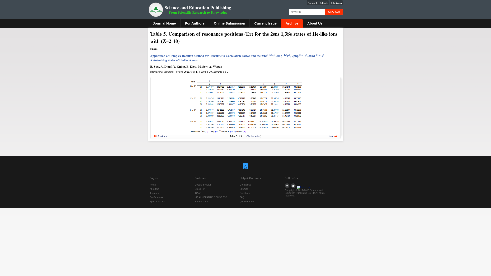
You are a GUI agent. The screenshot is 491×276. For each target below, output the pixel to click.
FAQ (242, 197)
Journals (154, 193)
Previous (162, 136)
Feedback (245, 193)
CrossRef (199, 189)
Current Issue (265, 23)
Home (153, 184)
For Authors (195, 23)
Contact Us (245, 184)
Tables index (253, 136)
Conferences (156, 197)
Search (334, 11)
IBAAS (198, 193)
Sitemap (244, 189)
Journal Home (164, 23)
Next (331, 136)
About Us (315, 23)
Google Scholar (203, 184)
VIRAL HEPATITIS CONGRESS (211, 197)
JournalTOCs (201, 201)
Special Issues (157, 201)
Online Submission (229, 23)
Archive (292, 23)
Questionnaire (247, 201)
